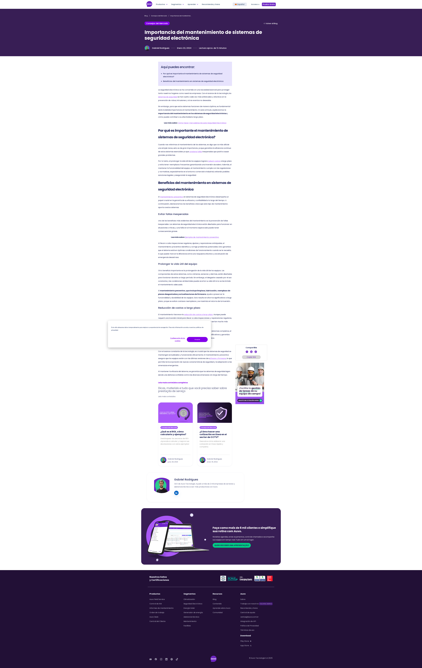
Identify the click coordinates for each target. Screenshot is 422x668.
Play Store (244, 641)
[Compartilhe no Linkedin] (251, 352)
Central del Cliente (157, 621)
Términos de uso (247, 630)
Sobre (243, 599)
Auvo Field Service (157, 599)
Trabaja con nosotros (249, 603)
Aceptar (197, 339)
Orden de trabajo (156, 612)
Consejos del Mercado (159, 16)
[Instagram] (161, 659)
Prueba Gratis (269, 4)
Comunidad (217, 612)
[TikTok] (177, 659)
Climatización (189, 599)
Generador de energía (193, 612)
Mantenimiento (190, 621)
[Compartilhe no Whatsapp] (256, 352)
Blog (146, 16)
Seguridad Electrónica (193, 603)
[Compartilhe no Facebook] (247, 352)
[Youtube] (150, 659)
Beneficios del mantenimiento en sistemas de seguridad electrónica (193, 81)
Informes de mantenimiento (161, 608)
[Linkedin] (166, 659)
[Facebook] (156, 659)
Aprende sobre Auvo (221, 608)
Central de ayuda (247, 612)
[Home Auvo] (149, 4)
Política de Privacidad (249, 625)
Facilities (187, 625)
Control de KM (155, 603)
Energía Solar (189, 608)
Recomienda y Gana (211, 4)
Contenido (217, 603)
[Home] (213, 659)
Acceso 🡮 (255, 4)
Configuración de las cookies (177, 339)
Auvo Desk (153, 617)
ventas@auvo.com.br (249, 617)
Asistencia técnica (191, 617)
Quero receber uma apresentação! (231, 545)
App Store (244, 645)
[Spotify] (172, 659)
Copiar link (251, 357)
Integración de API (248, 621)
